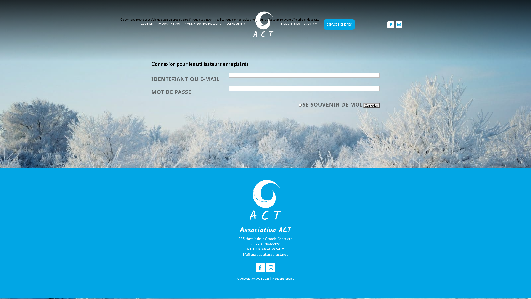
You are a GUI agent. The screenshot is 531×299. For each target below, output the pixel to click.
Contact (311, 24)
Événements (236, 24)
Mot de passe (171, 92)
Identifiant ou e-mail (185, 79)
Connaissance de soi (201, 24)
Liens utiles (290, 24)
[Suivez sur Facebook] (390, 24)
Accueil (147, 24)
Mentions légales (283, 278)
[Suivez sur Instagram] (399, 24)
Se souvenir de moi (332, 104)
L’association (169, 24)
